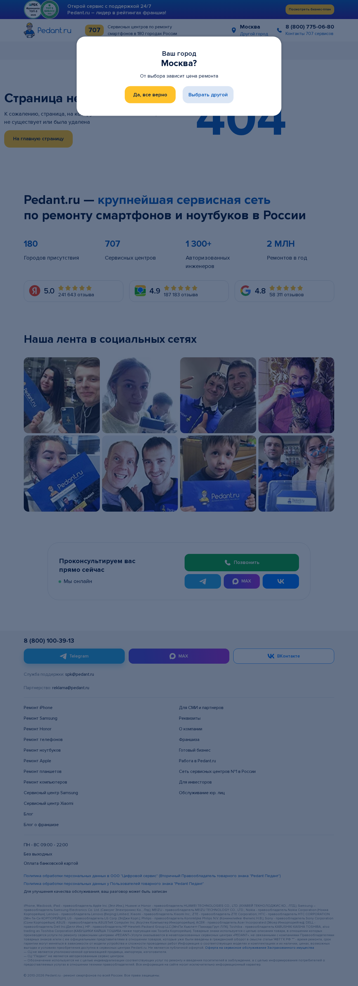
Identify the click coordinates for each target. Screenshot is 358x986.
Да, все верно (150, 95)
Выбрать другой (208, 95)
